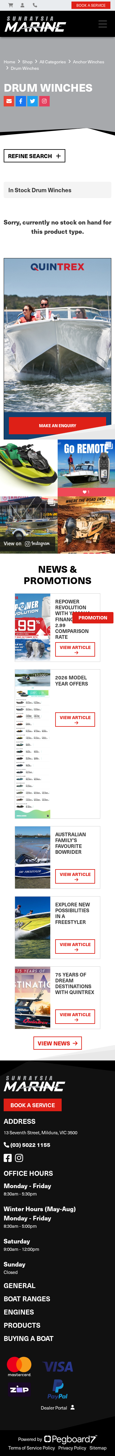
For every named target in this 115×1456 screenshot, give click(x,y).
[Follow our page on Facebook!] (9, 1159)
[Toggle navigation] (102, 24)
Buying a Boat (29, 1338)
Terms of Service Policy (31, 1447)
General (20, 1285)
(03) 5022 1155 (30, 1144)
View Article (75, 647)
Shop (27, 61)
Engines (19, 1311)
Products (22, 1325)
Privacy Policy (72, 1447)
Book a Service (32, 1105)
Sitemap (98, 1447)
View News (54, 1043)
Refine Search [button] (30, 156)
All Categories (53, 61)
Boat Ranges (27, 1298)
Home (9, 61)
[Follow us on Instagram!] (20, 1159)
